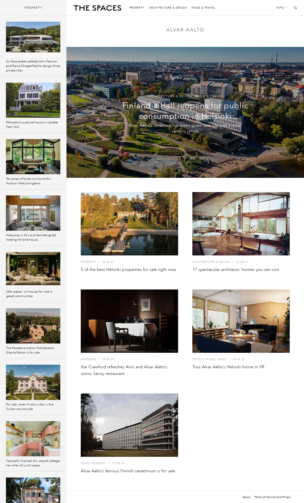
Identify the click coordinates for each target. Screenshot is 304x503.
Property (136, 7)
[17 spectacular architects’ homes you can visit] (241, 223)
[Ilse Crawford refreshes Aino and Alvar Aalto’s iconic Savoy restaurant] (129, 321)
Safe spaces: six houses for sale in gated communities (29, 294)
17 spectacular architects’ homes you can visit (235, 269)
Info (280, 7)
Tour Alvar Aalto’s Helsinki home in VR (228, 366)
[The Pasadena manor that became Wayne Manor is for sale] (33, 326)
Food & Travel (203, 7)
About (246, 497)
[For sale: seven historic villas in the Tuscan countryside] (33, 382)
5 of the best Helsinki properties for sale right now (128, 269)
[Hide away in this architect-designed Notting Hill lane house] (33, 213)
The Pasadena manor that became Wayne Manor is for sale (30, 350)
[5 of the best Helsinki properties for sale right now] (129, 223)
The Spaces (97, 9)
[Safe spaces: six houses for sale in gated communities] (33, 269)
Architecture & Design (168, 7)
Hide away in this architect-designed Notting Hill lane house (31, 237)
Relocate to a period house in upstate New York (32, 124)
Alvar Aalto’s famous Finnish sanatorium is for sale (128, 470)
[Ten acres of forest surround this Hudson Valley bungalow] (33, 156)
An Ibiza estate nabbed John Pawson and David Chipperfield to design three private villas (33, 66)
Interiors (88, 359)
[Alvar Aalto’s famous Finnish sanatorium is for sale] (129, 425)
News (222, 359)
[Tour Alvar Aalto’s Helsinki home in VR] (241, 321)
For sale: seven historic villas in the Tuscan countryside (29, 407)
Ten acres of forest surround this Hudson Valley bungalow (28, 181)
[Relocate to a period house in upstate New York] (33, 100)
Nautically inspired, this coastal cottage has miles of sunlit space (33, 463)
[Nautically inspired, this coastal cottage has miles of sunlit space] (33, 438)
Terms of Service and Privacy (272, 497)
